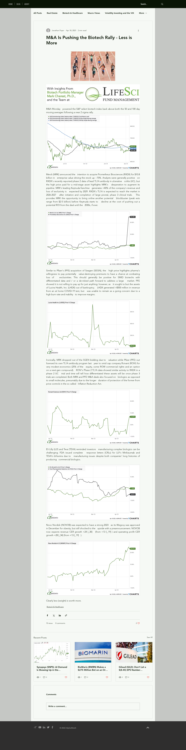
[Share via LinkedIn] (60, 615)
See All (149, 637)
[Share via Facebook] (47, 615)
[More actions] (138, 30)
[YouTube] (40, 727)
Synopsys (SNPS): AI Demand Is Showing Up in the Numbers (52, 668)
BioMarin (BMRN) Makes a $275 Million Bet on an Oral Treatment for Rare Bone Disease (92, 668)
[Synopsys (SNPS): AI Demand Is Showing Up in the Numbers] (52, 652)
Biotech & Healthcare (73, 13)
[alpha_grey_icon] (35, 727)
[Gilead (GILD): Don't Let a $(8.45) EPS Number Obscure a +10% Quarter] (134, 652)
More (141, 13)
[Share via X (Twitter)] (53, 615)
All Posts (38, 13)
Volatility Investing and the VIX (119, 13)
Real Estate (52, 13)
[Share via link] (66, 615)
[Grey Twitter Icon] (48, 727)
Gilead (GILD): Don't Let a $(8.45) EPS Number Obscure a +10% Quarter (132, 668)
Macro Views (94, 13)
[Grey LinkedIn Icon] (44, 727)
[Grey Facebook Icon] (52, 727)
